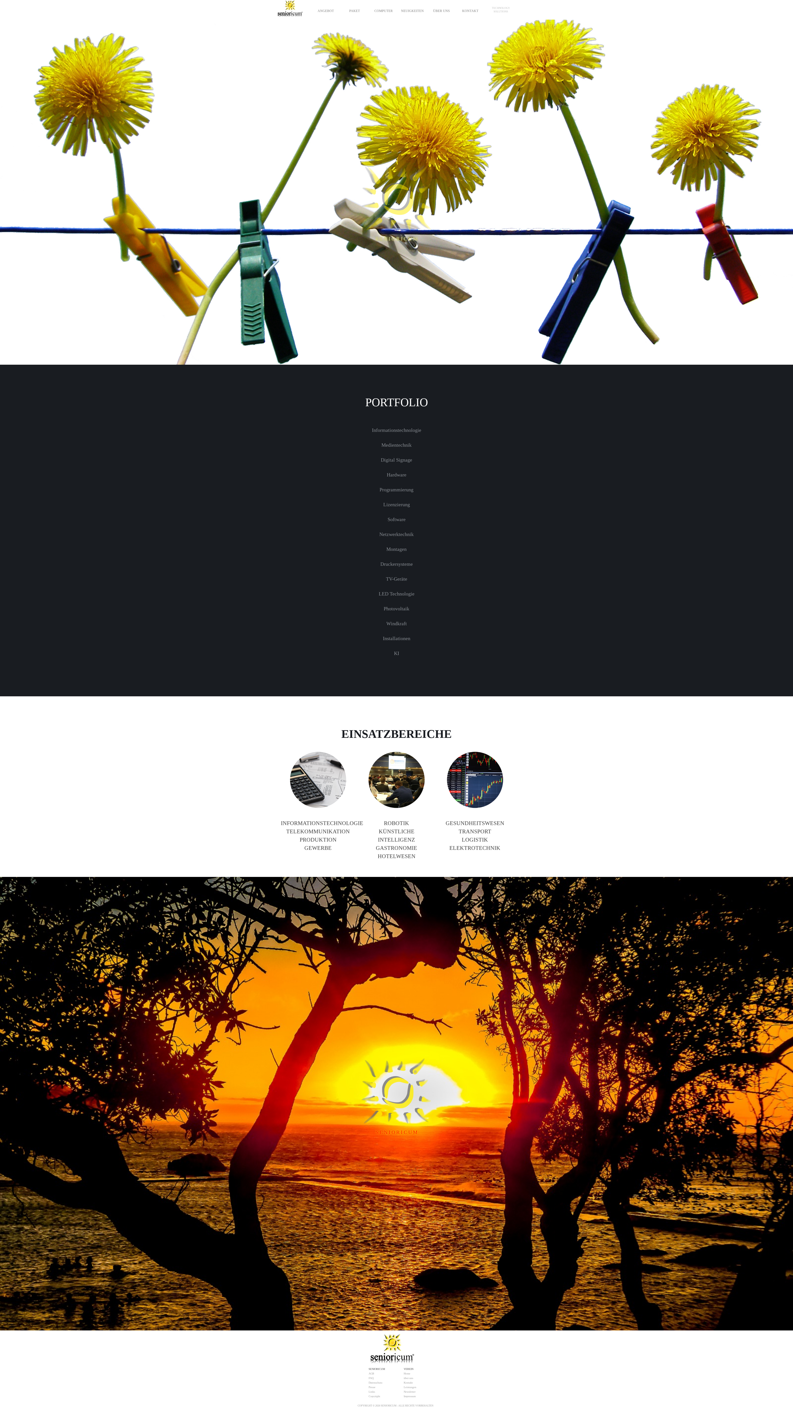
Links (372, 1391)
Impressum (410, 1396)
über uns (408, 1378)
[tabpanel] (500, 9)
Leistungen (410, 1387)
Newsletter (409, 1391)
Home (407, 1373)
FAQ (371, 1378)
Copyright (374, 1396)
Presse (372, 1387)
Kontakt (408, 1382)
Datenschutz (375, 1382)
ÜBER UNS (441, 11)
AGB (371, 1373)
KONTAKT (470, 11)
